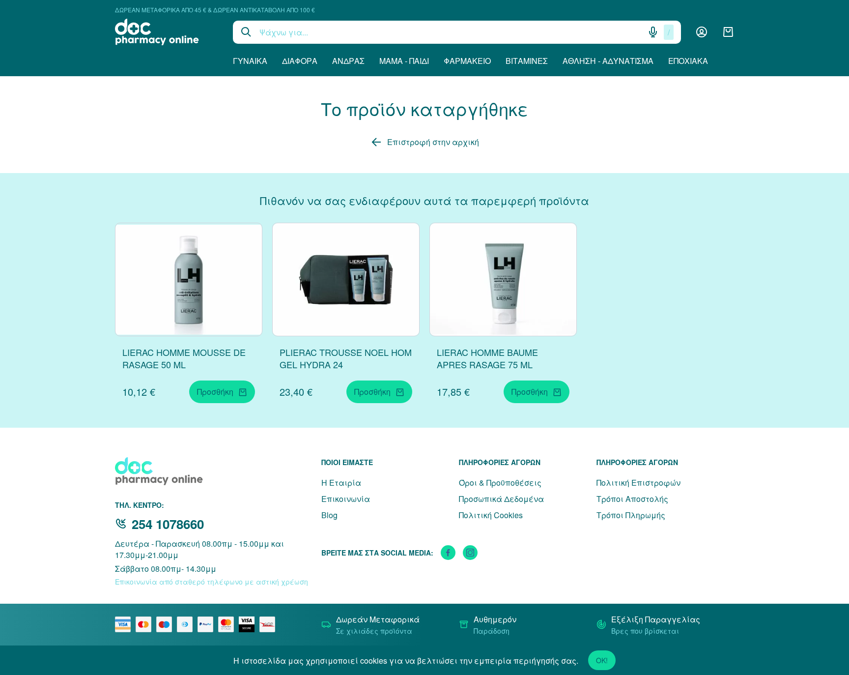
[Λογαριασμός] (702, 32)
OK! (602, 660)
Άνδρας (348, 60)
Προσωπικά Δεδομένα (501, 498)
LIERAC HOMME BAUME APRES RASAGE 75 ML (487, 358)
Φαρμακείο (467, 60)
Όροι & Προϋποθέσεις (500, 482)
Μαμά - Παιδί (404, 60)
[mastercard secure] (228, 624)
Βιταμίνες (527, 60)
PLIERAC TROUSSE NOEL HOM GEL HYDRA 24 (346, 358)
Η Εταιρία (341, 482)
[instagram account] (470, 552)
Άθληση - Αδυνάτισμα (608, 60)
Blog (329, 515)
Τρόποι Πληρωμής (630, 515)
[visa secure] (249, 624)
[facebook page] (448, 552)
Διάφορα (299, 60)
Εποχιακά (688, 60)
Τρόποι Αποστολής (632, 498)
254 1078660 (168, 524)
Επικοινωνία (345, 498)
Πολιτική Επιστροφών (638, 482)
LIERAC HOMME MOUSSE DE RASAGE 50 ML (184, 358)
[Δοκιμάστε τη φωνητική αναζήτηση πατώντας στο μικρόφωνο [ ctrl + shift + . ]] (653, 32)
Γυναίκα (250, 60)
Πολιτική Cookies (491, 515)
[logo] (166, 32)
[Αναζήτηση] (246, 32)
